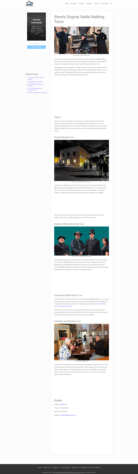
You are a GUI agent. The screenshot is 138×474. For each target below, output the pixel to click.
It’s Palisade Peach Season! (35, 81)
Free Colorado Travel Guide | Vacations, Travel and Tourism (68, 472)
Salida (62, 404)
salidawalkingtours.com (68, 415)
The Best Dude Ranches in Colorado (37, 92)
